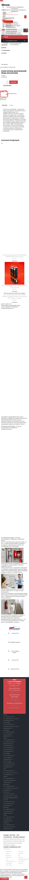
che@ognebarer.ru (8, 828)
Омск (4, 768)
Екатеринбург (6, 722)
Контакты (4, 53)
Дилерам (3, 47)
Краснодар (6, 730)
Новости (4, 13)
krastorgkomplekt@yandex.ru (10, 797)
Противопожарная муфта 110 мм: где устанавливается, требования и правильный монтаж (12, 539)
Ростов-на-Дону (7, 761)
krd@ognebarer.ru (8, 736)
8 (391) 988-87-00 (10, 794)
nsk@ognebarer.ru (8, 759)
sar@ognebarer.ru (7, 805)
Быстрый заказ (7, 85)
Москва (5, 714)
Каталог (3, 20)
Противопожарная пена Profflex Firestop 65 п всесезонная (14, 286)
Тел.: (4, 716)
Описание (4, 105)
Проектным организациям (8, 17)
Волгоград (6, 807)
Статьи (4, 15)
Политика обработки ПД (8, 857)
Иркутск (5, 776)
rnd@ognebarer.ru (8, 767)
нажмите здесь (8, 877)
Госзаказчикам (5, 50)
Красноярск (6, 784)
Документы (4, 45)
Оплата (3, 38)
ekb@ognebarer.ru (8, 728)
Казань (5, 815)
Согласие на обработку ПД (21, 853)
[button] (24, 41)
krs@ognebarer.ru (7, 790)
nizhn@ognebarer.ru (8, 751)
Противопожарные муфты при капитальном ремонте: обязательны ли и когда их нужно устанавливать (12, 590)
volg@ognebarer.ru (8, 813)
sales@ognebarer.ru (14, 707)
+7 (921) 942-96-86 (14, 698)
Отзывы (11, 105)
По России (5, 43)
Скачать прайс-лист (6, 304)
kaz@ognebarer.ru (8, 821)
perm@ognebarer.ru (8, 743)
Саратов (5, 799)
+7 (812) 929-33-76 (14, 705)
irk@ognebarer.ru (7, 782)
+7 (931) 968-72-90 (14, 700)
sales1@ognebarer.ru (8, 720)
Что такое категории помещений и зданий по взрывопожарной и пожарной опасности (13, 615)
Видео (4, 16)
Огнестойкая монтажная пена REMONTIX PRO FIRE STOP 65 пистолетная (14, 255)
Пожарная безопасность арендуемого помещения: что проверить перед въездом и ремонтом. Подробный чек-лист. (14, 565)
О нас (3, 10)
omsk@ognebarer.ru (8, 774)
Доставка (3, 40)
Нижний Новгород (8, 745)
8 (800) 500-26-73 (10, 716)
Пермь (5, 738)
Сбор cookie (9, 865)
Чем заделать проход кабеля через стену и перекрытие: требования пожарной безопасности (14, 417)
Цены (2, 35)
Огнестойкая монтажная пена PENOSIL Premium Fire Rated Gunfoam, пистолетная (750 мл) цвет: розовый (14, 296)
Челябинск (6, 823)
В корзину (13, 82)
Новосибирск (6, 753)
